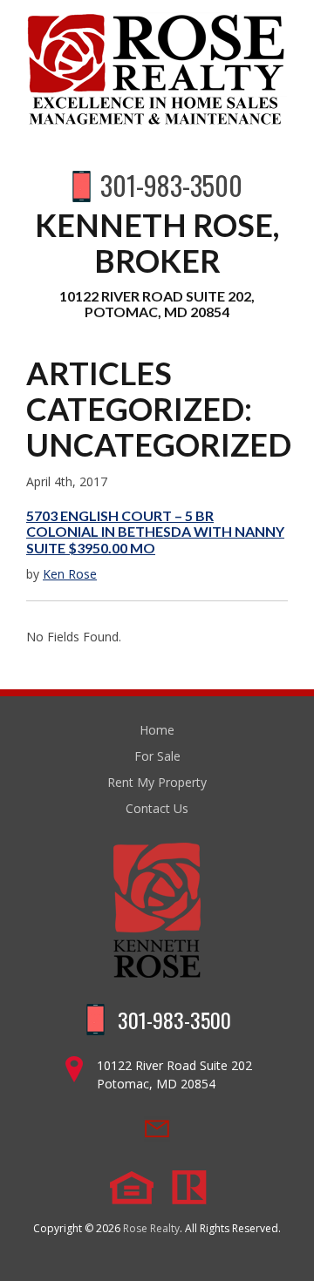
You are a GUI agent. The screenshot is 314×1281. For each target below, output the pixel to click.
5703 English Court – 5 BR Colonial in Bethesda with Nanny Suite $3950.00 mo (155, 531)
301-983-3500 (171, 185)
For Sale (157, 756)
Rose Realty (151, 1228)
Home (157, 730)
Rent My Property (157, 782)
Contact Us (157, 808)
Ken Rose (70, 574)
